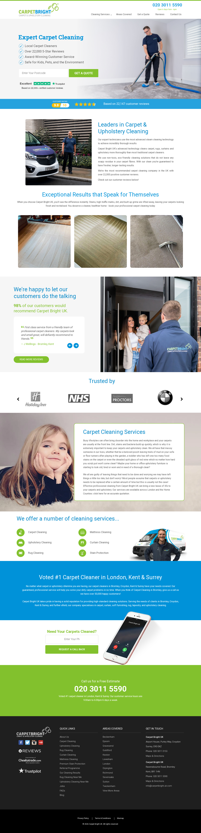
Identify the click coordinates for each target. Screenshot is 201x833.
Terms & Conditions (103, 818)
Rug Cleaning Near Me (71, 777)
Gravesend (108, 746)
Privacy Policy (83, 818)
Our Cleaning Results (70, 772)
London (116, 577)
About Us (64, 737)
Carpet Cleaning (37, 532)
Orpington (107, 768)
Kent (134, 577)
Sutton (106, 781)
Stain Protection (99, 552)
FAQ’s (62, 790)
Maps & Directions (155, 756)
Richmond (108, 772)
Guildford (107, 750)
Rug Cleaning (35, 552)
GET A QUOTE (83, 73)
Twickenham (109, 786)
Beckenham (108, 737)
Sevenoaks (108, 777)
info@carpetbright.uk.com (159, 786)
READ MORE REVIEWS (31, 359)
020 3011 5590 (167, 4)
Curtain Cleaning (99, 542)
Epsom (106, 741)
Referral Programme (70, 768)
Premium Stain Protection (72, 763)
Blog (62, 795)
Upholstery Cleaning (40, 542)
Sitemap (120, 818)
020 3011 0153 (160, 751)
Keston (106, 754)
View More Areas (111, 790)
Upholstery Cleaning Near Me (74, 781)
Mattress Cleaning (100, 532)
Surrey (154, 577)
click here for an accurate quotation (111, 493)
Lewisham (108, 759)
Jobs (62, 786)
